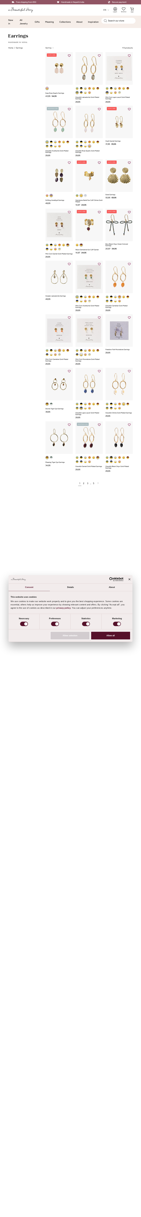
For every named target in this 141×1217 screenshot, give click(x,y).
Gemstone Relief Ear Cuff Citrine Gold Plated (88, 201)
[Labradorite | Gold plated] (77, 92)
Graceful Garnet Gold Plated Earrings (88, 466)
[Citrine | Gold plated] (93, 88)
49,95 (47, 203)
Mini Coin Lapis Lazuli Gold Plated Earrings (117, 98)
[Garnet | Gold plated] (97, 88)
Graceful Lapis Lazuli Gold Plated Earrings (87, 413)
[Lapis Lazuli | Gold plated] (81, 92)
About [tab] (112, 587)
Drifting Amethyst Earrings (54, 200)
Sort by (48, 48)
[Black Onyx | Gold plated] (81, 88)
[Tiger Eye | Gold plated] (47, 457)
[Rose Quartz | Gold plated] (47, 88)
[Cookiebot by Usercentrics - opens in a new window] (111, 579)
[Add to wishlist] (69, 55)
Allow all (110, 635)
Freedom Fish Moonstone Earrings (117, 349)
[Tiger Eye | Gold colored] (47, 404)
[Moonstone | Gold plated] (85, 92)
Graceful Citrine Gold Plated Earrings (118, 413)
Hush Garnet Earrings (112, 141)
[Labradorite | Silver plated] (51, 457)
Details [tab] (70, 587)
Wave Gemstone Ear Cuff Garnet (87, 250)
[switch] (55, 624)
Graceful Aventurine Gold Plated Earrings (56, 151)
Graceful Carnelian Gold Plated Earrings (116, 306)
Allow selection (70, 635)
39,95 (47, 412)
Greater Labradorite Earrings (55, 296)
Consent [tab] (29, 587)
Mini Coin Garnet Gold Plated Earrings (59, 254)
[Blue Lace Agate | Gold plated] (85, 88)
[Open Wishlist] (123, 9)
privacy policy (63, 608)
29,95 (77, 102)
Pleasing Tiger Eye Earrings (55, 462)
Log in (117, 10)
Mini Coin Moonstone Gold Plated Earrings (87, 360)
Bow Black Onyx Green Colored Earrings (116, 245)
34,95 (47, 465)
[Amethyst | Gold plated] (51, 195)
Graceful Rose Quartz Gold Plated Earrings (87, 151)
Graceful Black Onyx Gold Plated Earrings (117, 467)
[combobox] (118, 21)
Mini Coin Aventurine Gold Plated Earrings (87, 306)
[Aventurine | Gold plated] (77, 88)
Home (10, 48)
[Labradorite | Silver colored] (51, 404)
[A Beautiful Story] (22, 10)
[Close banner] (129, 579)
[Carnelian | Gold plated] (89, 88)
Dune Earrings (110, 195)
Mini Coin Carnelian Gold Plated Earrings (56, 360)
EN (104, 10)
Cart (132, 10)
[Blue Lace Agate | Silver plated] (85, 195)
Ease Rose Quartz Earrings (54, 93)
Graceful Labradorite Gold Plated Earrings (87, 98)
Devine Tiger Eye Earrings (54, 409)
